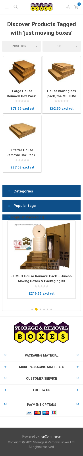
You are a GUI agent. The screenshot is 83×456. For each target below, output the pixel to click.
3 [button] (40, 309)
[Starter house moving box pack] (22, 130)
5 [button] (47, 309)
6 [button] (51, 309)
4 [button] (44, 309)
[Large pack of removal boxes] (22, 72)
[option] (41, 259)
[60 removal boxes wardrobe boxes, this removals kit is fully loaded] (41, 246)
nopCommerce (50, 436)
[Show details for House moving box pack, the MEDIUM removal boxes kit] (61, 72)
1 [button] (32, 309)
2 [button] (36, 309)
